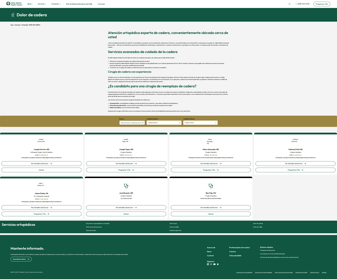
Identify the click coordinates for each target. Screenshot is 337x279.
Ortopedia (25, 25)
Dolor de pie (173, 223)
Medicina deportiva (175, 230)
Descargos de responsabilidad (263, 272)
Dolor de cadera (258, 223)
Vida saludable (235, 255)
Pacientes (55, 4)
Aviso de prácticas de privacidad (284, 272)
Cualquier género (153, 122)
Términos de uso (314, 272)
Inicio (12, 25)
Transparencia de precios (267, 250)
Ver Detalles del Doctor (40, 164)
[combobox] (132, 123)
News (209, 251)
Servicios (41, 4)
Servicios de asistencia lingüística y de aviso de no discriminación (279, 257)
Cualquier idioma (189, 122)
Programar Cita (322, 4)
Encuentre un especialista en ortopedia (97, 223)
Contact (210, 255)
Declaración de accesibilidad (244, 272)
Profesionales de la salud (239, 247)
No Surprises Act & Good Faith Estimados (272, 254)
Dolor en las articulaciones (94, 227)
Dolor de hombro (91, 230)
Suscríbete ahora (19, 259)
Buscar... (122, 119)
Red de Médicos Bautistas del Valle (79, 4)
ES (30, 4)
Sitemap (324, 272)
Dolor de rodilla (174, 227)
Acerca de (211, 247)
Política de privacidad (301, 272)
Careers (232, 251)
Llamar (44, 170)
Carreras (101, 4)
